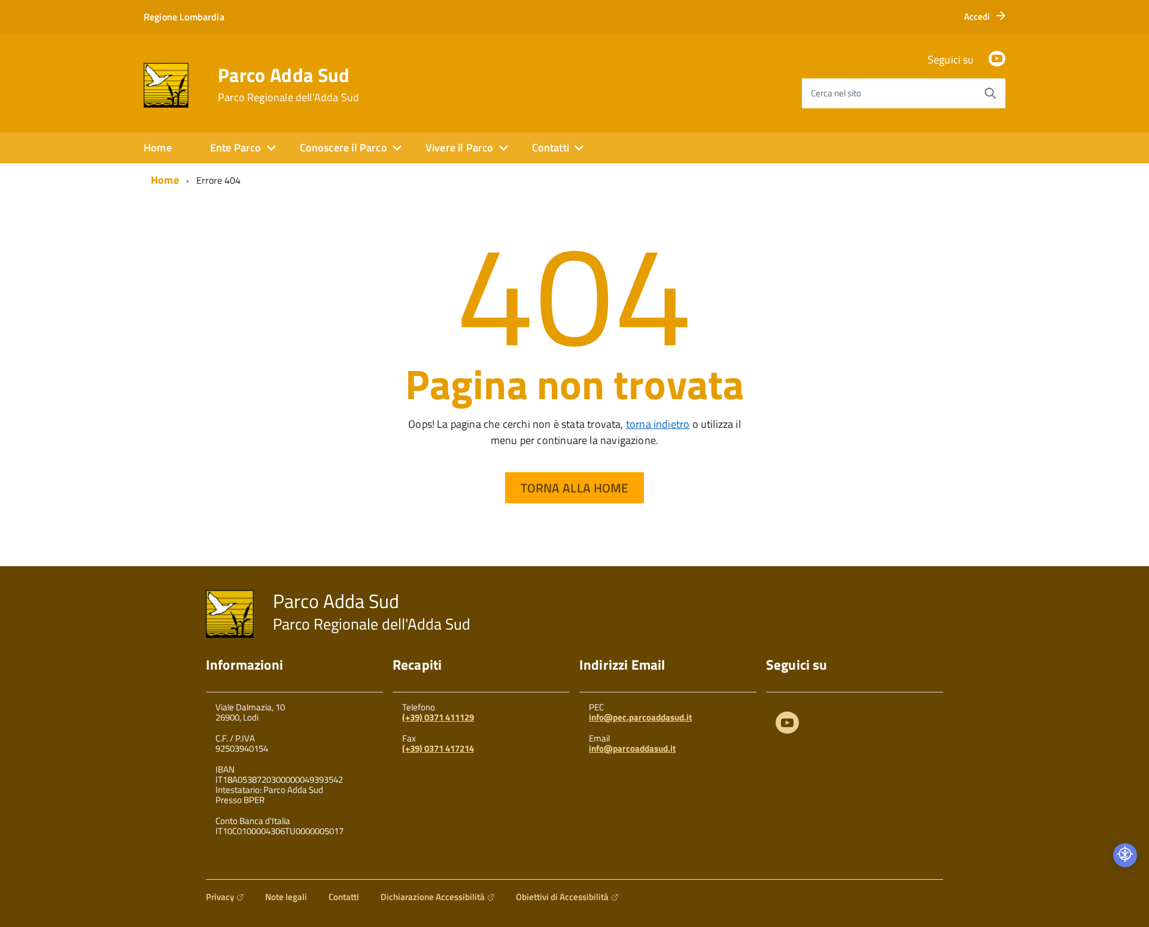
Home (158, 147)
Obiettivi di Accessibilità (562, 897)
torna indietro (658, 424)
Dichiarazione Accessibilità (433, 897)
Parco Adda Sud (288, 84)
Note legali (286, 897)
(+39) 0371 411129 (438, 717)
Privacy (220, 897)
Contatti (344, 897)
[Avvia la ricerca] (990, 93)
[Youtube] (787, 725)
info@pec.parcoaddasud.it (640, 717)
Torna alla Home (575, 487)
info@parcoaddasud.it (632, 748)
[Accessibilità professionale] (1125, 855)
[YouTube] (997, 59)
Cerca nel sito (836, 93)
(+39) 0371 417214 (438, 748)
